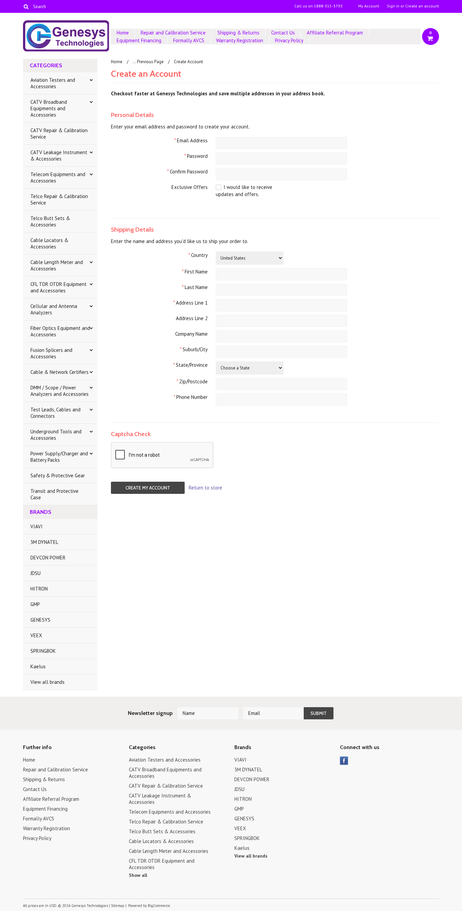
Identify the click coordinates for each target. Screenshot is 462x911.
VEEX (36, 635)
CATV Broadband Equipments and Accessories (48, 108)
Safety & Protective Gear (57, 475)
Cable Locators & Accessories (49, 243)
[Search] (26, 6)
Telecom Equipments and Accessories (57, 177)
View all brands (47, 682)
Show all (138, 875)
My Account (368, 6)
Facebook (344, 761)
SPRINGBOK (43, 651)
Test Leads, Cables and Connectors (55, 412)
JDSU (35, 573)
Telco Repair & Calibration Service (59, 199)
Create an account (422, 6)
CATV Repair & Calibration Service (59, 133)
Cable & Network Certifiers (59, 372)
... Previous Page (148, 62)
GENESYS (40, 620)
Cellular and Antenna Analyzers (53, 309)
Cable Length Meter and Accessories (56, 265)
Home (123, 32)
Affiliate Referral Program (335, 32)
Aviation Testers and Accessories (52, 83)
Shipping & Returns (238, 32)
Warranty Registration (239, 40)
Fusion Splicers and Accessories (51, 353)
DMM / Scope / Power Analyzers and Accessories (59, 390)
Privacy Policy (289, 40)
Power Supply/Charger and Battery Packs (59, 456)
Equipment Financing (139, 40)
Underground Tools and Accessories (56, 434)
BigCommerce (159, 905)
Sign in (393, 6)
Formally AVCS (188, 40)
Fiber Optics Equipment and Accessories (60, 331)
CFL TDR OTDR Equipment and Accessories (58, 287)
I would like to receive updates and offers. (244, 190)
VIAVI (36, 526)
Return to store (205, 487)
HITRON (39, 588)
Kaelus (38, 666)
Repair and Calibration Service (173, 32)
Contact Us (283, 32)
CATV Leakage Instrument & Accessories (58, 155)
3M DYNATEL (44, 542)
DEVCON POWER (48, 557)
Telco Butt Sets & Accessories (50, 221)
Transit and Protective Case (54, 494)
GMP (35, 604)
